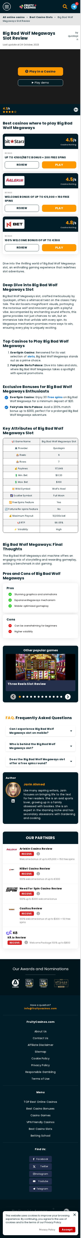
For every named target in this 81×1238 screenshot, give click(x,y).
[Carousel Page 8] (46, 697)
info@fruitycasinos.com (40, 1008)
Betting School (40, 1136)
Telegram (42, 1188)
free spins (55, 397)
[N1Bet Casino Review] (38, 873)
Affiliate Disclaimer (40, 1045)
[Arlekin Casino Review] (38, 854)
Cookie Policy (40, 1058)
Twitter (44, 1166)
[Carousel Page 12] (61, 697)
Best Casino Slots (41, 17)
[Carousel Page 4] (31, 697)
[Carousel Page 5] (35, 697)
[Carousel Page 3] (27, 697)
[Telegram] (74, 7)
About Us (40, 1031)
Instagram (41, 1173)
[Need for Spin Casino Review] (38, 893)
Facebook (42, 1159)
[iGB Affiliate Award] (15, 983)
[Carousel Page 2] (23, 697)
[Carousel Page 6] (39, 697)
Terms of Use (40, 1079)
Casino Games (40, 1115)
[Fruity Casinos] (32, 6)
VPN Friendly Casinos (40, 1122)
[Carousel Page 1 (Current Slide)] (20, 697)
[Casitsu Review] (38, 913)
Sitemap (40, 1052)
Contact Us (40, 1038)
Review (22, 165)
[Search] (65, 6)
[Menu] (7, 7)
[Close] (74, 1214)
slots (31, 356)
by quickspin (73, 36)
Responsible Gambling (40, 1072)
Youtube (43, 1181)
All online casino (14, 17)
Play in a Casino (42, 71)
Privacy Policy (40, 1065)
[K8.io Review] (26, 942)
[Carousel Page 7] (42, 697)
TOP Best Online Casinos (40, 1102)
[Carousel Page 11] (57, 697)
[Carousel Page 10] (54, 697)
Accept (67, 1229)
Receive (27, 853)
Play (59, 165)
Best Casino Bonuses (40, 1108)
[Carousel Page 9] (50, 697)
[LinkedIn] (13, 801)
